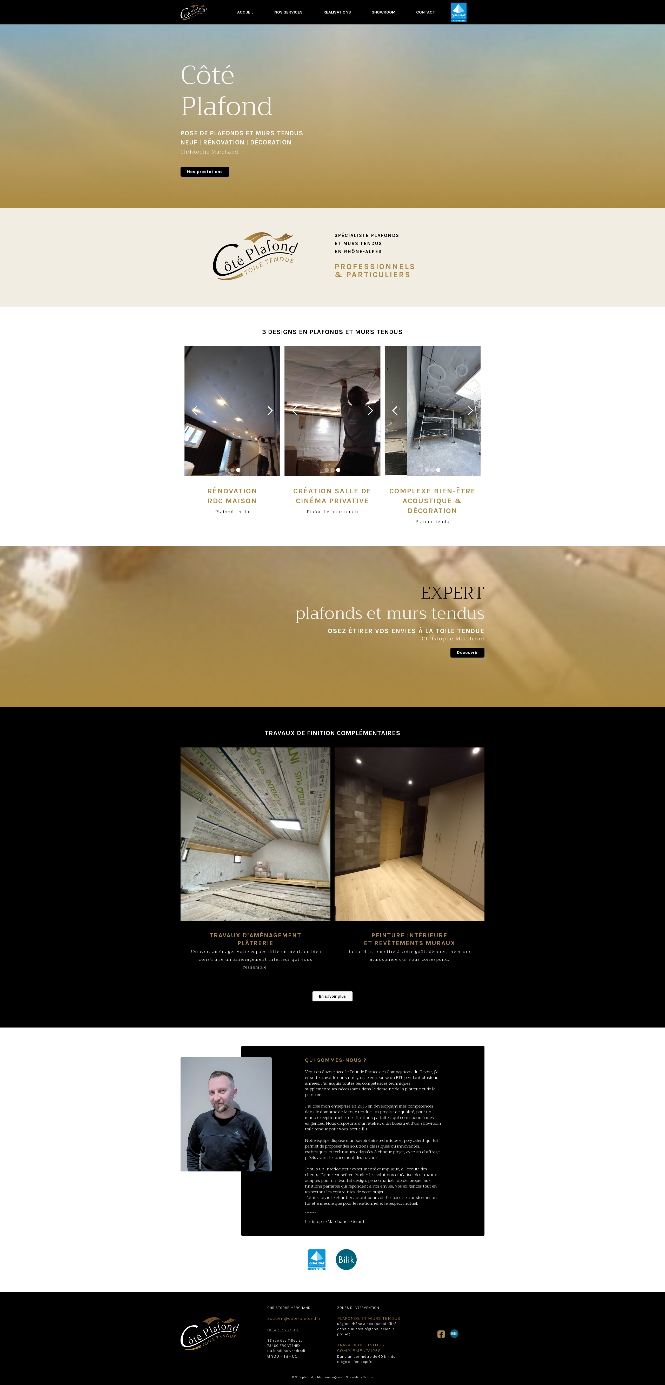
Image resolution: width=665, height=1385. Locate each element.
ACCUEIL (245, 12)
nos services (288, 12)
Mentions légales (329, 1377)
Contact (425, 12)
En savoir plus (332, 996)
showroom (383, 12)
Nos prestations (205, 171)
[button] (194, 411)
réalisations (337, 12)
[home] (194, 12)
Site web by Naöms (359, 1377)
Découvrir (467, 652)
